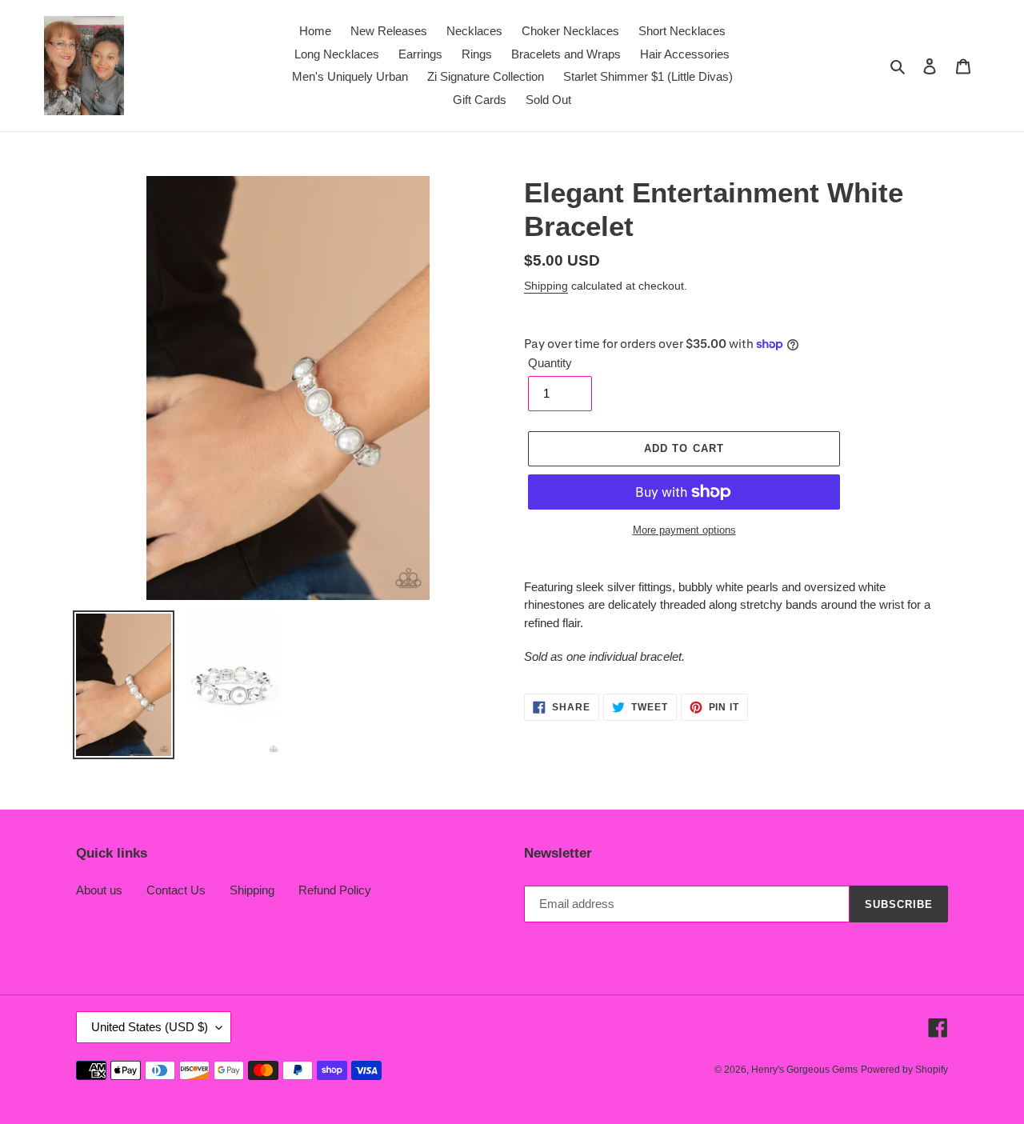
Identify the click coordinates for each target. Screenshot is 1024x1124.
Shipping (546, 285)
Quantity (550, 363)
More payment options (684, 530)
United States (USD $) (149, 1027)
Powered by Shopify (904, 1069)
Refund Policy (334, 890)
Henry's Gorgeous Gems (804, 1069)
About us (99, 890)
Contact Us (176, 890)
